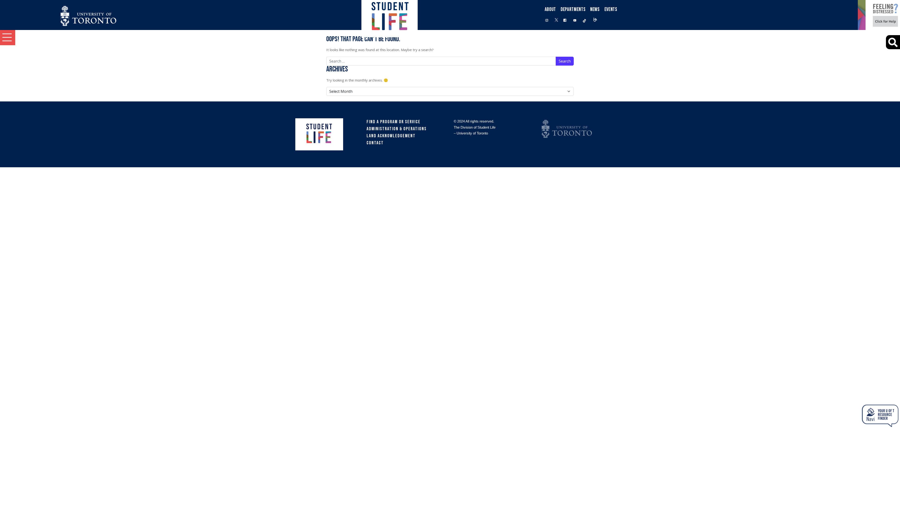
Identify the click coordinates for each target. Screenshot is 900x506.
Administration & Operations (397, 129)
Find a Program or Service (393, 122)
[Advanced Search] (893, 42)
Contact (375, 143)
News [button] (595, 9)
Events (610, 9)
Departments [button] (573, 9)
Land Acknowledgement (391, 136)
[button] (7, 37)
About (550, 9)
